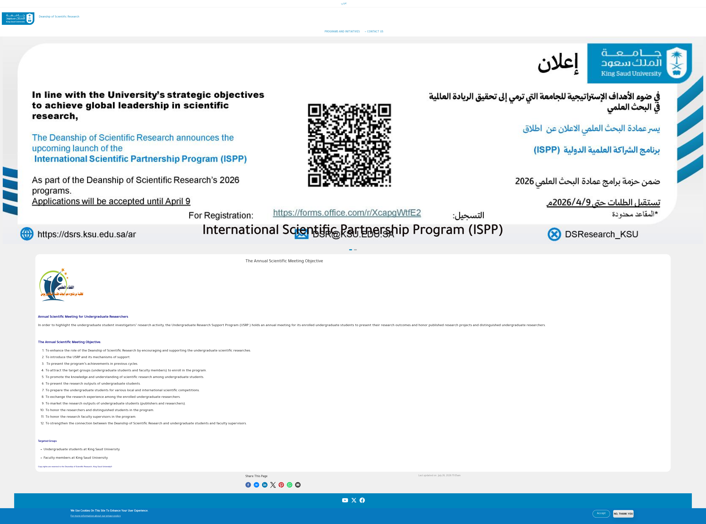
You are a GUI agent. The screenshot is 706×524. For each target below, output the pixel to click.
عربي (344, 3)
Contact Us (375, 32)
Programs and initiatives (342, 32)
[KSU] (18, 17)
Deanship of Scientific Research (59, 17)
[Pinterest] (281, 484)
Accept (601, 513)
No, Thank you (623, 513)
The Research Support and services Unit (353, 232)
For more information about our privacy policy (96, 516)
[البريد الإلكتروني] (298, 484)
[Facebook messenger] (256, 484)
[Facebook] (248, 484)
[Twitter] (273, 484)
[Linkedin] (265, 484)
